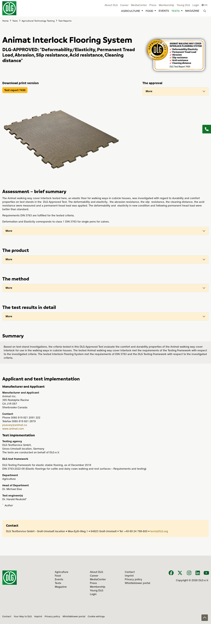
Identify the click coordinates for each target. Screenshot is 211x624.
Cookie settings (96, 617)
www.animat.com (13, 429)
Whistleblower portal (74, 617)
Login (195, 5)
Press (152, 5)
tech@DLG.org (159, 531)
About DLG (111, 5)
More (149, 91)
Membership (166, 5)
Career (124, 5)
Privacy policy (52, 617)
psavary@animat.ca (14, 425)
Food (149, 11)
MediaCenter (139, 5)
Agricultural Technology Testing (38, 20)
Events (164, 11)
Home (5, 20)
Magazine (192, 11)
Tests (175, 11)
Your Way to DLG (23, 617)
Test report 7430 (14, 90)
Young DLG (183, 5)
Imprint (38, 617)
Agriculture (130, 11)
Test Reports (65, 20)
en (205, 5)
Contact (6, 617)
